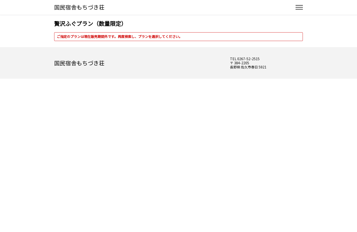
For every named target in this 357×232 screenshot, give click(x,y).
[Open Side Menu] (299, 7)
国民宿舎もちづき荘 (79, 7)
